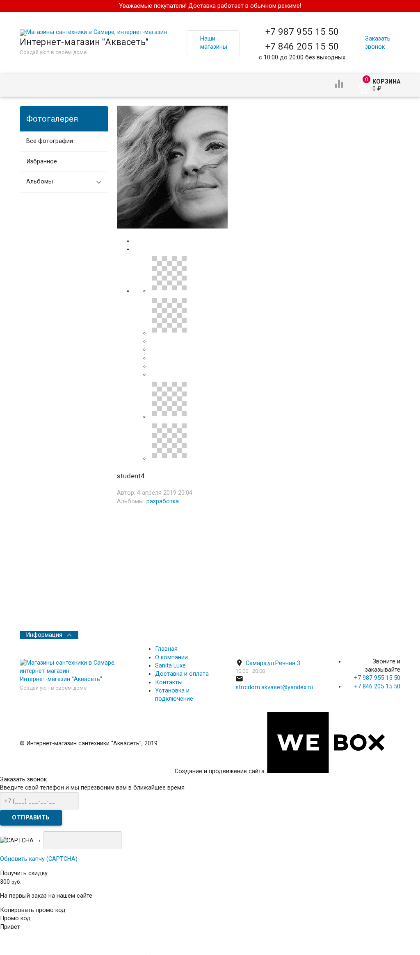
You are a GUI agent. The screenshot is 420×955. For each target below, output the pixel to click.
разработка (162, 501)
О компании (171, 657)
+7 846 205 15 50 (302, 46)
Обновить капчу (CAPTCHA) (39, 858)
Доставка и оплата (182, 673)
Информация (44, 634)
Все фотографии (49, 141)
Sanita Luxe (170, 665)
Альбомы (39, 181)
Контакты (169, 682)
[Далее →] (172, 226)
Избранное (41, 161)
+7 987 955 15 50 (302, 31)
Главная (166, 648)
